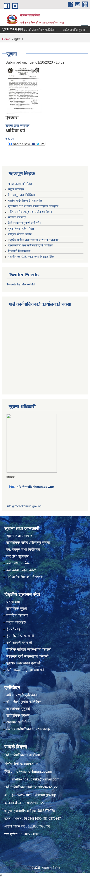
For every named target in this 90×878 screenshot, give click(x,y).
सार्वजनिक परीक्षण (17, 715)
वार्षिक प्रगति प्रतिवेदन (21, 695)
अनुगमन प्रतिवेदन (18, 722)
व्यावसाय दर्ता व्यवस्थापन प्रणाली (27, 656)
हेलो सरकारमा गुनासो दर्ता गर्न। (24, 223)
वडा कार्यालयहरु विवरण (21, 570)
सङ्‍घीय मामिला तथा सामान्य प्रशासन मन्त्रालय (33, 240)
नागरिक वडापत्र (17, 615)
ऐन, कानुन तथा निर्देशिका (21, 195)
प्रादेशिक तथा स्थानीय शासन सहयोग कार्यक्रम (33, 206)
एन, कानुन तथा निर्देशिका (23, 550)
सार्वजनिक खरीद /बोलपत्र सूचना (28, 543)
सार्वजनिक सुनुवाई (18, 709)
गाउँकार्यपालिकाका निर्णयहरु (24, 577)
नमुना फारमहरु (16, 189)
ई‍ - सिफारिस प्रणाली (20, 636)
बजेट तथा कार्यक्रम (19, 563)
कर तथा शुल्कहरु (17, 556)
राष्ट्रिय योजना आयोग (19, 234)
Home (6, 39)
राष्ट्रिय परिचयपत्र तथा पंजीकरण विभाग (30, 212)
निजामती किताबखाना (19, 251)
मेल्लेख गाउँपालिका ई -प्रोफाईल (25, 200)
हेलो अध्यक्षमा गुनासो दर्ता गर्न (25, 670)
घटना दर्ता (13, 602)
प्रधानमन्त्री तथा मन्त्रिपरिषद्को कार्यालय (30, 245)
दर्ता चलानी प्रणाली (19, 643)
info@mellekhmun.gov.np (35, 486)
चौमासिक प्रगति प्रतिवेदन (23, 702)
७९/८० (9, 138)
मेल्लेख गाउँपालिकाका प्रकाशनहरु (28, 729)
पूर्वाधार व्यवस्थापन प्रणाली (23, 663)
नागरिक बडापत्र (17, 217)
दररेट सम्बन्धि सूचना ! (68, 30)
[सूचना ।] (24, 89)
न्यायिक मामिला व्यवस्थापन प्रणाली (28, 649)
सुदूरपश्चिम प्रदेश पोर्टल (21, 228)
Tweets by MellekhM (21, 284)
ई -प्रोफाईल (14, 629)
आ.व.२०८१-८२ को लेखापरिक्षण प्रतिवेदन (25, 30)
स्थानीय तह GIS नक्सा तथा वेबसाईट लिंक (31, 256)
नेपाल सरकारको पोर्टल (20, 183)
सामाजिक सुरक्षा (16, 609)
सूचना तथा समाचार (17, 125)
